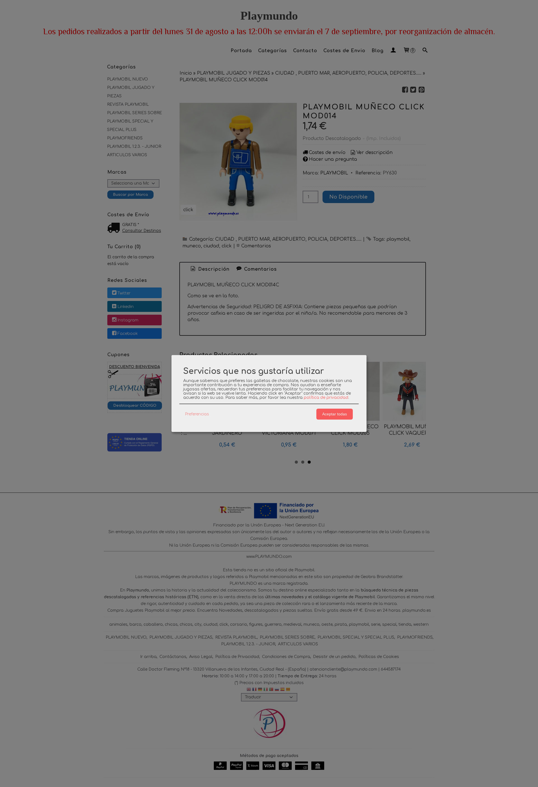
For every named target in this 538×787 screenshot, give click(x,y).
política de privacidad (326, 397)
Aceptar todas (334, 414)
